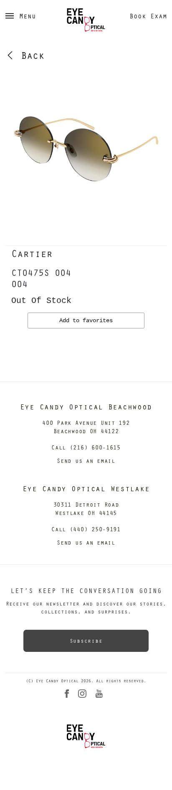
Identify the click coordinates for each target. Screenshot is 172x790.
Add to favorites (86, 320)
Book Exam (148, 15)
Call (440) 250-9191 (86, 529)
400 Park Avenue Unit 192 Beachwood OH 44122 (85, 427)
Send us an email (86, 460)
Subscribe (86, 640)
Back (29, 55)
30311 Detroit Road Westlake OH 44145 (86, 508)
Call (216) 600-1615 (86, 447)
